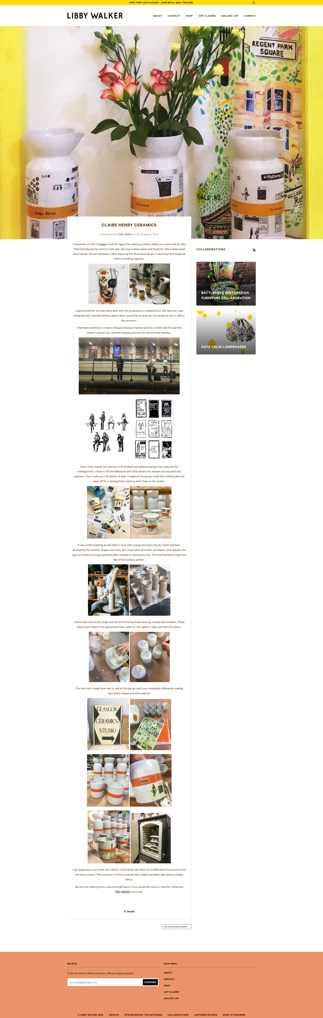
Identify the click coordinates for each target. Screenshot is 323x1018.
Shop (189, 15)
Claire (102, 244)
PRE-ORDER (122, 891)
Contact (174, 15)
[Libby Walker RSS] (254, 250)
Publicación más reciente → (176, 926)
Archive (114, 1014)
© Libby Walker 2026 (90, 1014)
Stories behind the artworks (143, 1014)
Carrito (250, 15)
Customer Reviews (205, 1014)
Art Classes (207, 15)
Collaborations (178, 1014)
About (157, 15)
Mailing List (230, 15)
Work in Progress (234, 1014)
